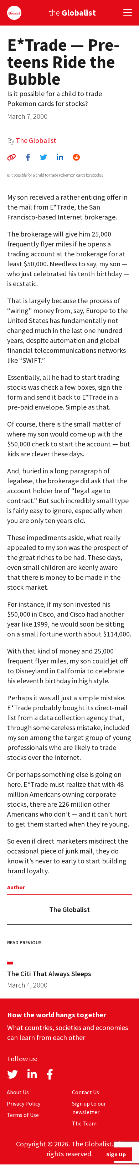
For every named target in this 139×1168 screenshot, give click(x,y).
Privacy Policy (23, 1103)
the (72, 12)
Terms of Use (23, 1114)
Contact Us (85, 1092)
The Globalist (36, 140)
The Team (84, 1123)
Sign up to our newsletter (89, 1108)
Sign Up (116, 1154)
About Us (18, 1092)
